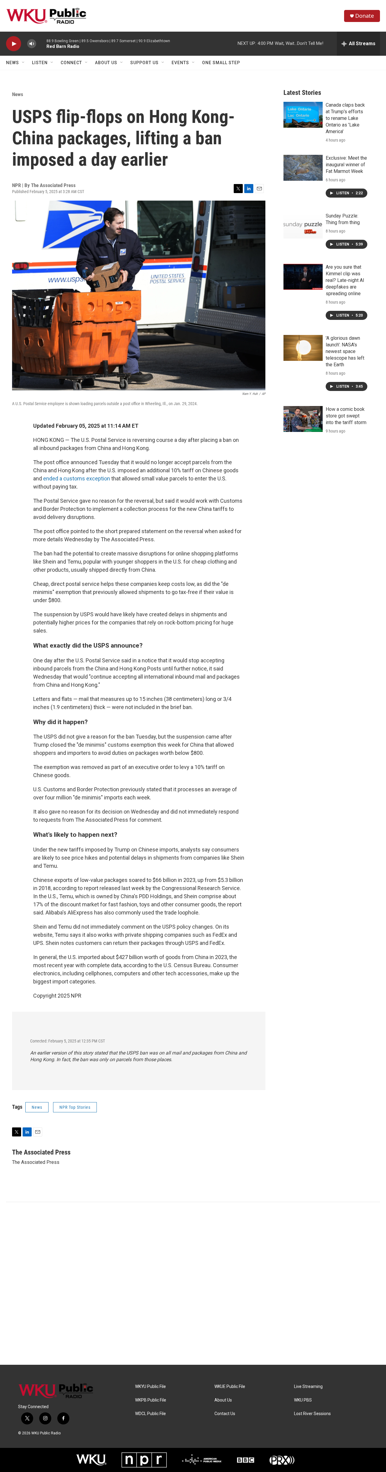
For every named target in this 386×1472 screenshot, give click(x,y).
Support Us (144, 62)
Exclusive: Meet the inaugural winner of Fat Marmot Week (346, 164)
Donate (364, 16)
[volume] (32, 44)
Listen (40, 62)
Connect (71, 62)
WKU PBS (303, 1400)
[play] (13, 43)
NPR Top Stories (74, 1107)
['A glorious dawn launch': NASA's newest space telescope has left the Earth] (303, 348)
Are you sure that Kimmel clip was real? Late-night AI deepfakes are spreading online (345, 280)
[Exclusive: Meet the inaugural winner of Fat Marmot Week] (303, 168)
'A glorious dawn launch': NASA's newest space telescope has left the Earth (345, 351)
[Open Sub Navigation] (23, 62)
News (12, 62)
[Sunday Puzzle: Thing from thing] (303, 226)
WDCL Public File (150, 1413)
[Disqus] (193, 1283)
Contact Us (224, 1413)
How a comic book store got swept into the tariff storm (346, 415)
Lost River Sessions (312, 1413)
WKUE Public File (229, 1386)
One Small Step (221, 62)
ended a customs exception (76, 478)
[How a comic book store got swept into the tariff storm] (303, 419)
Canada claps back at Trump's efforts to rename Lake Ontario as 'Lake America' (345, 118)
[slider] (41, 43)
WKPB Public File (150, 1400)
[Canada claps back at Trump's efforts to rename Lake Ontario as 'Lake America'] (303, 115)
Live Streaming (308, 1386)
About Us (106, 62)
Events (180, 62)
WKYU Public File (150, 1386)
